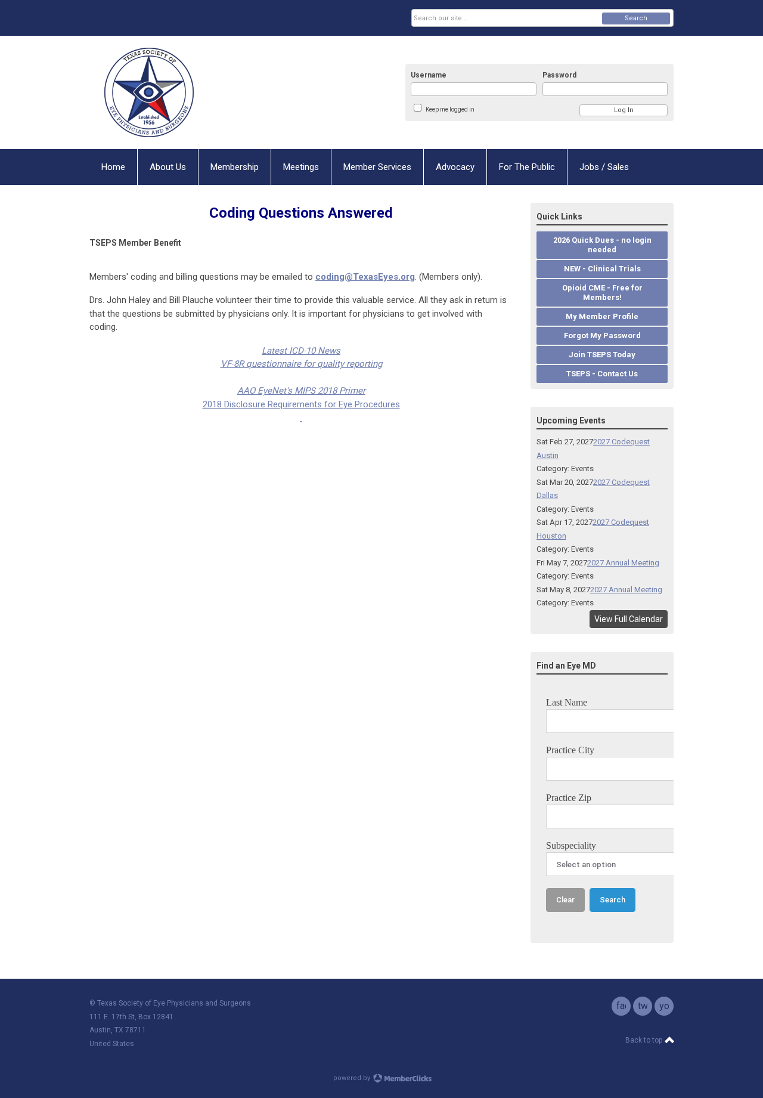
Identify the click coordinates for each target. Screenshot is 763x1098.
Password (559, 75)
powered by (352, 1078)
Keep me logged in (450, 109)
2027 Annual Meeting (623, 562)
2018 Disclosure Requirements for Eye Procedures (301, 404)
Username (428, 75)
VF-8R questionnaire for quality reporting (301, 363)
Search (636, 18)
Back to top (644, 1040)
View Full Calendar (628, 619)
